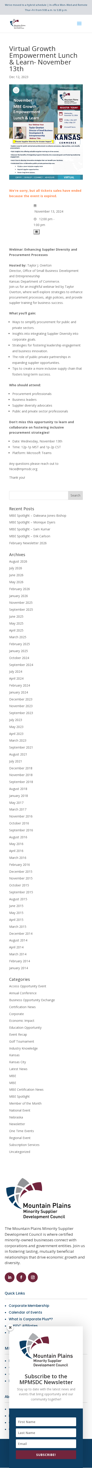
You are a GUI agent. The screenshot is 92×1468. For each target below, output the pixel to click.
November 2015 (21, 878)
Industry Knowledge (23, 1048)
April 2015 (16, 920)
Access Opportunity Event (27, 986)
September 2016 (21, 830)
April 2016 (16, 851)
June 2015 (16, 906)
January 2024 (18, 692)
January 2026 (18, 596)
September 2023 (21, 713)
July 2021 (15, 761)
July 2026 (15, 568)
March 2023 (17, 740)
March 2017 (17, 809)
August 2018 (18, 789)
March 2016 (17, 858)
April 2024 (16, 678)
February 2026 (19, 589)
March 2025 (17, 637)
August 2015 (18, 899)
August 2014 (18, 940)
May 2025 (16, 623)
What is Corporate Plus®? (31, 1319)
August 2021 (18, 754)
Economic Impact (21, 1020)
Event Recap (18, 1034)
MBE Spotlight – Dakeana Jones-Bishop (37, 515)
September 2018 (21, 782)
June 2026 (16, 575)
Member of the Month (25, 1103)
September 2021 (21, 747)
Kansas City (17, 1062)
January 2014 (18, 968)
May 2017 (16, 802)
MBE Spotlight (19, 1096)
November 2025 (21, 602)
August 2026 (18, 561)
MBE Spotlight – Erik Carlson (29, 536)
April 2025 (16, 630)
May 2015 (16, 913)
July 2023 (15, 720)
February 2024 (19, 685)
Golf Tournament (21, 1041)
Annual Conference (23, 993)
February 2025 (19, 644)
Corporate (16, 1014)
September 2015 (21, 892)
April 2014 (16, 947)
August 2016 (18, 837)
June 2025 (16, 616)
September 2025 (21, 609)
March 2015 (17, 926)
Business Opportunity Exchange (32, 1000)
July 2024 (15, 671)
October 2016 (19, 823)
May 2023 (16, 727)
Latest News (18, 1069)
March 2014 (17, 954)
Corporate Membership (29, 1305)
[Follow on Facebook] (21, 1277)
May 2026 (16, 582)
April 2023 (16, 734)
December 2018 (20, 768)
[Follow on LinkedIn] (10, 1277)
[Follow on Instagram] (33, 1277)
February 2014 (19, 961)
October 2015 (19, 885)
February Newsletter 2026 (28, 543)
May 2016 (16, 844)
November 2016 (21, 816)
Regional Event (20, 1138)
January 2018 (18, 796)
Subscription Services (24, 1145)
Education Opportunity (25, 1027)
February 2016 (19, 864)
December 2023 (20, 699)
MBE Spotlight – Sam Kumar (29, 529)
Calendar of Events (25, 1312)
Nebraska (16, 1117)
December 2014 (20, 933)
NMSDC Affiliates (23, 1325)
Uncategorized (19, 1152)
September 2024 (21, 665)
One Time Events (21, 1131)
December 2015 (20, 871)
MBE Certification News (26, 1089)
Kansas (14, 1055)
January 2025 (18, 651)
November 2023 (21, 706)
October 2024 (19, 658)
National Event (19, 1110)
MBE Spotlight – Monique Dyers (32, 522)
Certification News (22, 1007)
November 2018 (21, 775)
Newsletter (17, 1124)
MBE (12, 1076)
